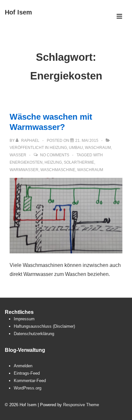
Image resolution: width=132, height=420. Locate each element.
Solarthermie (79, 162)
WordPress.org (27, 388)
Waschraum (98, 147)
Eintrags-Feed (27, 373)
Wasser (18, 155)
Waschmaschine (57, 170)
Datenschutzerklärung (34, 333)
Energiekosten (26, 162)
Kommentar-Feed (30, 380)
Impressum (24, 318)
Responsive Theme (81, 404)
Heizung (58, 147)
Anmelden (23, 365)
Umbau (76, 147)
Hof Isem (18, 12)
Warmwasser (24, 170)
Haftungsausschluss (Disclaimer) (44, 326)
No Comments (54, 155)
